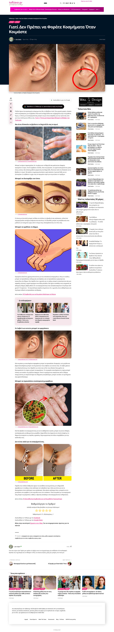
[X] (65, 3)
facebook (37, 518)
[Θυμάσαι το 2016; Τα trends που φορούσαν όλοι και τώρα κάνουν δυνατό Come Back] (61, 308)
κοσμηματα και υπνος (38, 536)
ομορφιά (50, 536)
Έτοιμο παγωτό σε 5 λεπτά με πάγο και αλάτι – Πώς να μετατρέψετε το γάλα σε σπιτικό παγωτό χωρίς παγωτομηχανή (96, 147)
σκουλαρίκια (56, 536)
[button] (54, 3)
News (42, 588)
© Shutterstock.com (22, 161)
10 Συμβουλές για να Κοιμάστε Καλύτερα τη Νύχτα (39, 294)
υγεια (39, 538)
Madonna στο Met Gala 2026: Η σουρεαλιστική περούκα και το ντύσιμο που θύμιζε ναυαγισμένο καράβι (42, 318)
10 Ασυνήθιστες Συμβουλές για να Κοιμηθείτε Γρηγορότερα (42, 499)
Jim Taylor (18, 39)
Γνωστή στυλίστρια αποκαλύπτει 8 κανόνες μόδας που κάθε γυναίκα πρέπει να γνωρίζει (20, 593)
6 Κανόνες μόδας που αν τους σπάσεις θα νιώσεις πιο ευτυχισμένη (42, 593)
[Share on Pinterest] (11, 111)
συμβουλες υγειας (33, 538)
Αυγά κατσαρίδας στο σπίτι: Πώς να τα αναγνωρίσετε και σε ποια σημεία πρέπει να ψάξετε (95, 170)
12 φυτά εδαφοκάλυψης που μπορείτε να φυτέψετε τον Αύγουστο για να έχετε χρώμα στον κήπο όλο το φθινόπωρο (96, 181)
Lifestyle (12, 588)
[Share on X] (11, 107)
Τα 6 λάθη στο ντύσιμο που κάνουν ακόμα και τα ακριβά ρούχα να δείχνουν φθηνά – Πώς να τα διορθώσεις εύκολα (25, 318)
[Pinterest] (71, 3)
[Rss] (74, 3)
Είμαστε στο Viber (36, 523)
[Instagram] (69, 3)
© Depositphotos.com (23, 359)
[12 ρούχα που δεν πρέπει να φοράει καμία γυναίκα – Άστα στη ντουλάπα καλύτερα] (69, 582)
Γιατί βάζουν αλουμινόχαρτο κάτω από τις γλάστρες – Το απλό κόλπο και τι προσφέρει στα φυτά (96, 135)
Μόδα (18, 588)
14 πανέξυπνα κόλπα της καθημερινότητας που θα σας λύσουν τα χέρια (96, 191)
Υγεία (11, 22)
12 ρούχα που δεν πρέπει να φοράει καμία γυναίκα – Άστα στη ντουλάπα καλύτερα (69, 593)
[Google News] (67, 3)
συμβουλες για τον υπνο (21, 538)
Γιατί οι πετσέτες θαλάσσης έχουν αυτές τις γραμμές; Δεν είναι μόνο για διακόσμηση (96, 125)
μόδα (46, 536)
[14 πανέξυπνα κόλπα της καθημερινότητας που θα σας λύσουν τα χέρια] (81, 193)
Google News (38, 520)
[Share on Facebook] (11, 104)
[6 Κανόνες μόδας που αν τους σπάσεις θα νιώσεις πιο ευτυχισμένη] (44, 582)
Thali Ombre (91, 119)
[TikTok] (72, 3)
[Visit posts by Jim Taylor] (11, 547)
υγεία (17, 22)
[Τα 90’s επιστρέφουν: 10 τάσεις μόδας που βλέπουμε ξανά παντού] (93, 582)
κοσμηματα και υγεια (27, 536)
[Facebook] (63, 3)
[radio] (36, 511)
